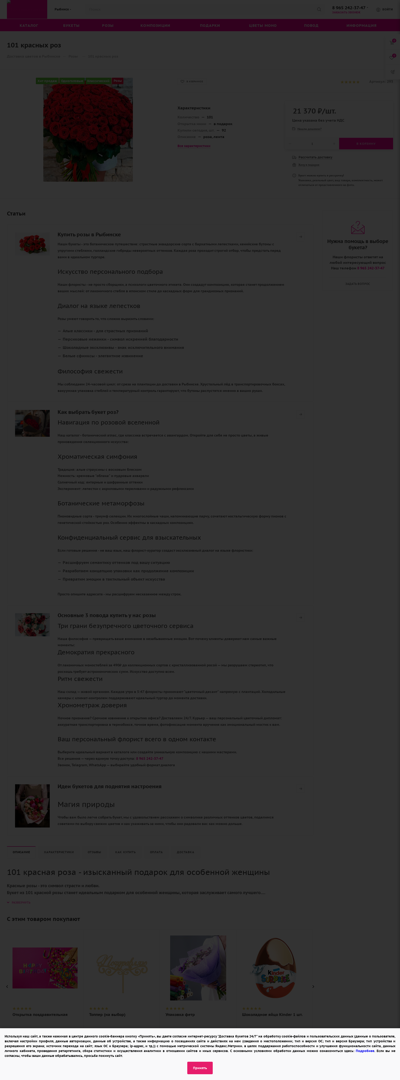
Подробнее (365, 1051)
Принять (200, 1068)
